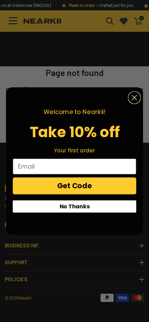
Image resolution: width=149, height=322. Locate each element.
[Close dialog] (134, 97)
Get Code (74, 186)
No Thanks (75, 206)
